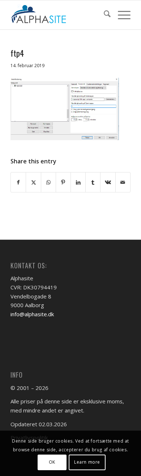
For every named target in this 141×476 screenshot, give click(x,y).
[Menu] (121, 14)
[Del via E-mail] (123, 182)
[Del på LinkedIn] (78, 182)
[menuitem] (104, 14)
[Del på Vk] (108, 182)
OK (52, 462)
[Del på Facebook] (18, 182)
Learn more (87, 462)
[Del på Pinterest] (63, 182)
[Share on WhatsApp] (48, 182)
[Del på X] (33, 182)
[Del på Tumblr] (93, 182)
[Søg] (104, 14)
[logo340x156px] (58, 14)
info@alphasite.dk (32, 314)
